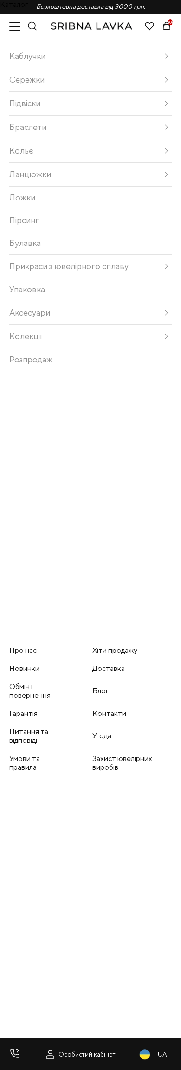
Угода (101, 735)
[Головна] (91, 26)
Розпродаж (30, 359)
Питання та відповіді (28, 736)
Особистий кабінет (87, 1054)
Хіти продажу (114, 650)
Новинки (24, 668)
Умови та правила (24, 763)
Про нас (23, 650)
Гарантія (23, 713)
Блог (100, 690)
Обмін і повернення (30, 691)
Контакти (109, 713)
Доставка (108, 668)
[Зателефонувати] (14, 1054)
